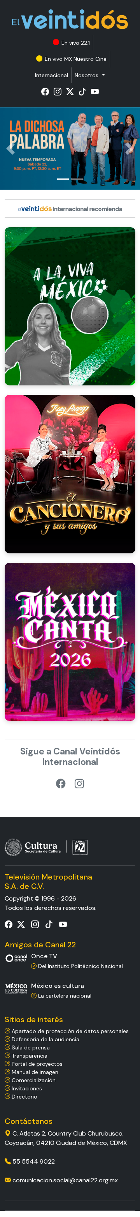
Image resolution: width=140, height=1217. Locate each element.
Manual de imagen (34, 1072)
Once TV (44, 956)
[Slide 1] (63, 179)
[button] (90, 75)
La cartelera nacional (64, 995)
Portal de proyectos (36, 1063)
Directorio (23, 1096)
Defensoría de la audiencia (44, 1039)
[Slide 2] (77, 179)
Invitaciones (26, 1088)
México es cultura (57, 986)
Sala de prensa (30, 1047)
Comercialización (33, 1080)
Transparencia (28, 1055)
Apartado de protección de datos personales (69, 1031)
